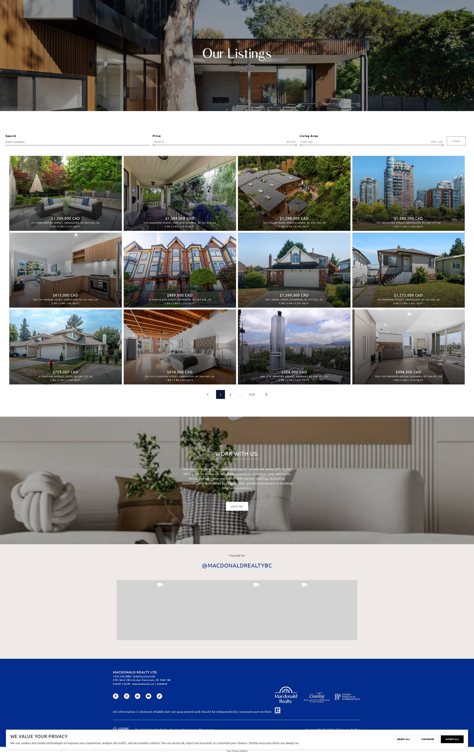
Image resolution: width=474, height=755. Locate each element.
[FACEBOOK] (115, 696)
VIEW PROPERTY (65, 191)
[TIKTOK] (159, 696)
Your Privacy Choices (237, 750)
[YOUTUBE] (148, 696)
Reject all (403, 739)
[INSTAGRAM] (126, 696)
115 (252, 394)
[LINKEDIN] (137, 696)
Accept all (452, 739)
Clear (456, 141)
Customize (427, 739)
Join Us (237, 506)
